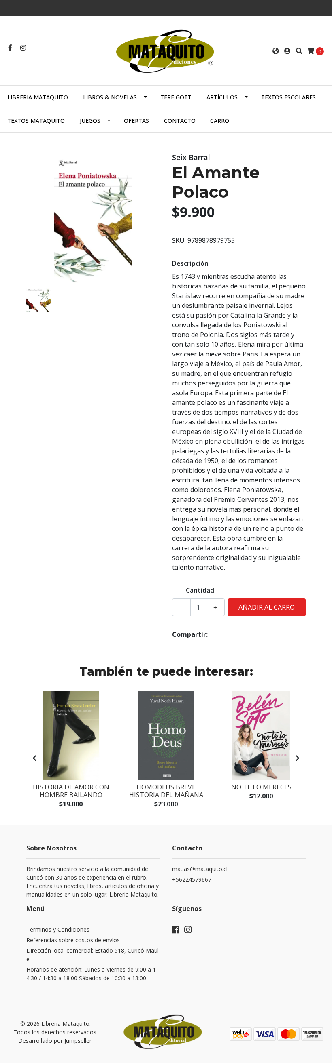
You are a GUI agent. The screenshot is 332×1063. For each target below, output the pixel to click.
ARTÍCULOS (222, 97)
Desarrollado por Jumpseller (55, 1040)
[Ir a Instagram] (23, 47)
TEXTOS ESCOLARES (288, 97)
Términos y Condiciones (57, 929)
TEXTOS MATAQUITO (36, 120)
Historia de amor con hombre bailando (71, 791)
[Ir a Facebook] (10, 47)
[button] (276, 51)
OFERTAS (136, 120)
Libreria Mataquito (37, 97)
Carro (219, 120)
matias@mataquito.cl (200, 869)
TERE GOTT (176, 97)
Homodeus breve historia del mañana (166, 791)
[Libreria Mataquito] (166, 50)
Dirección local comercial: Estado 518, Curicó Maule (92, 955)
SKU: (179, 240)
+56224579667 (191, 879)
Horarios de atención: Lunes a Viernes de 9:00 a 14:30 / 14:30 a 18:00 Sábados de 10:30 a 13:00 (91, 974)
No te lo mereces (261, 787)
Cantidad (200, 590)
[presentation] (34, 758)
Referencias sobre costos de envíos (73, 940)
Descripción (190, 263)
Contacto (180, 120)
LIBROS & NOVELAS (110, 97)
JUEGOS (90, 120)
